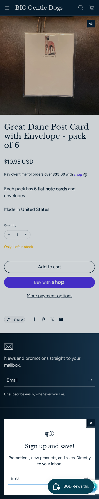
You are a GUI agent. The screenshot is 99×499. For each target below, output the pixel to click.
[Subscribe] (86, 478)
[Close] (91, 423)
